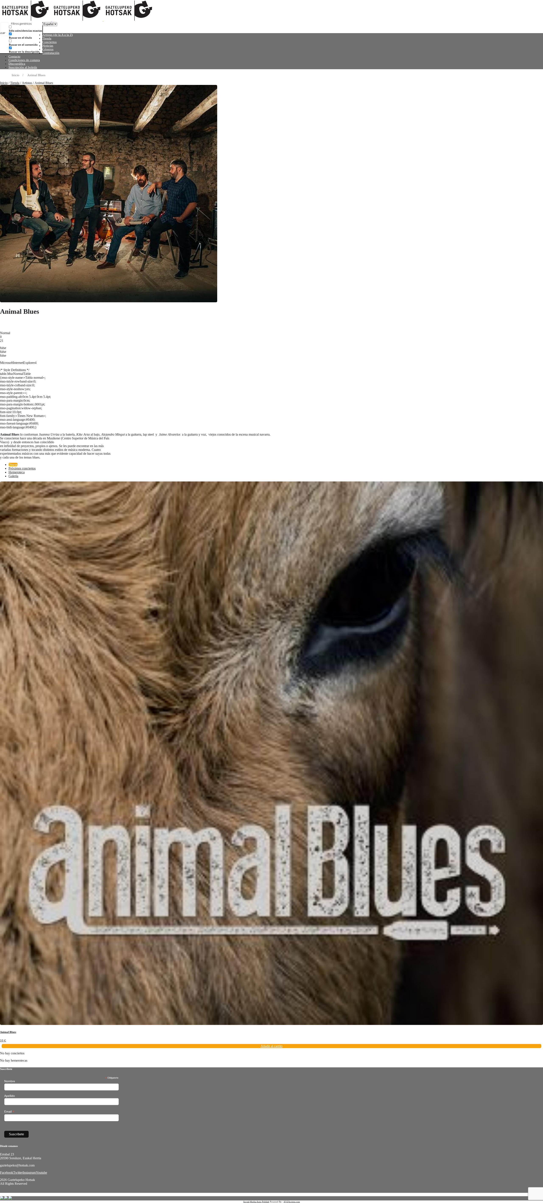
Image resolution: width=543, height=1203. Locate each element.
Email (9, 1112)
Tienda (46, 38)
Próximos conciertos (22, 468)
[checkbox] (30, 28)
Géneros (47, 49)
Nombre (9, 1081)
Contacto (14, 56)
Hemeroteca (16, 472)
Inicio (4, 83)
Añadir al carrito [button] (272, 1046)
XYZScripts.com (292, 1201)
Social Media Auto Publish (256, 1201)
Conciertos (49, 42)
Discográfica (16, 63)
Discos (13, 464)
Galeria (13, 476)
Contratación (50, 53)
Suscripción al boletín (22, 67)
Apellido (9, 1095)
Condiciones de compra (24, 60)
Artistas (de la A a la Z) (57, 35)
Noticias (47, 45)
